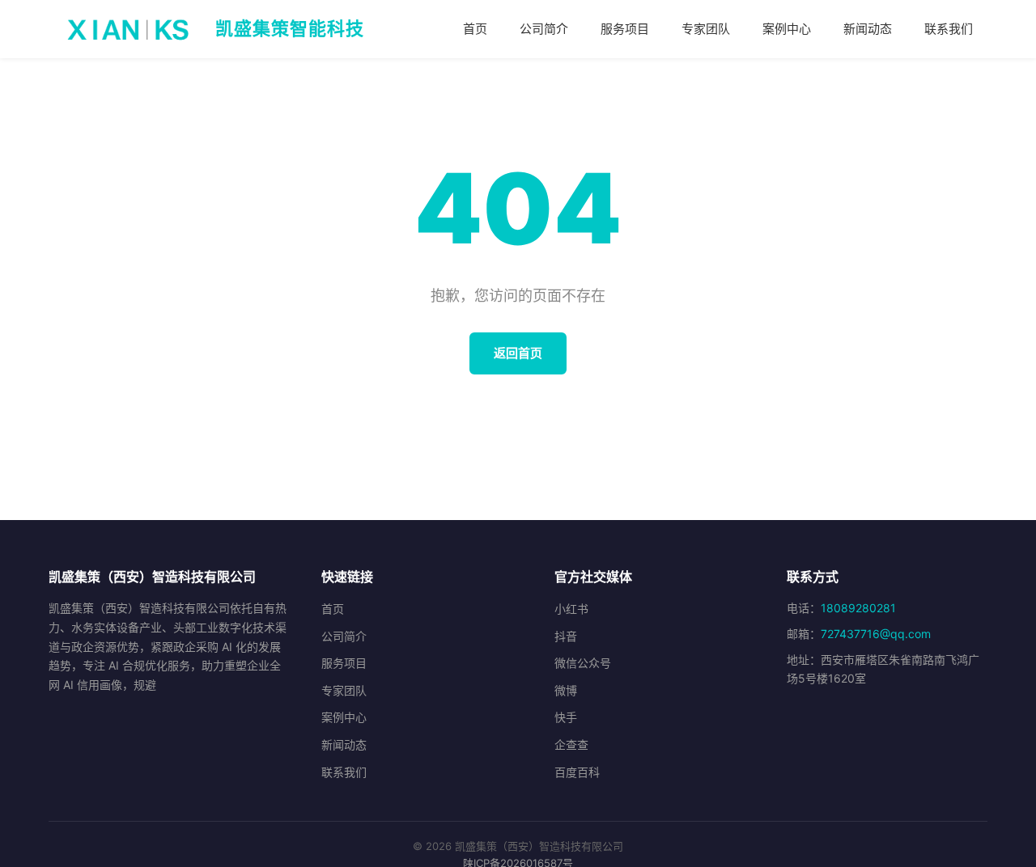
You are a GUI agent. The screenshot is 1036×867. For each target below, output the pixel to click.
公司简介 (544, 28)
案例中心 (786, 28)
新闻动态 (867, 28)
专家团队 (705, 28)
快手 (565, 717)
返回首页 (518, 353)
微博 (565, 690)
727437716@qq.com (876, 634)
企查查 (571, 744)
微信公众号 (582, 663)
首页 (475, 28)
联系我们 (948, 28)
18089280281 (858, 608)
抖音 (565, 636)
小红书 (571, 608)
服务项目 (625, 28)
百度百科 (577, 772)
